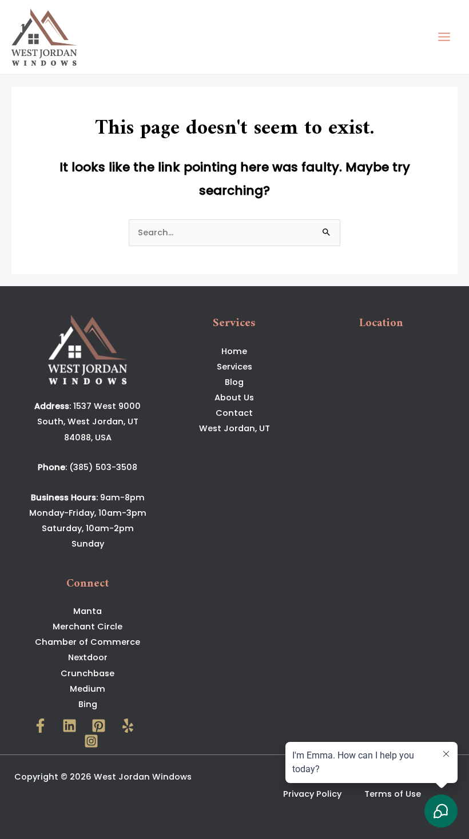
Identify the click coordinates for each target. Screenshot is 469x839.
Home (234, 351)
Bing (87, 704)
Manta (87, 611)
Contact (234, 413)
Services (234, 366)
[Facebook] (40, 725)
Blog (234, 382)
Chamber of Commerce (87, 642)
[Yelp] (128, 725)
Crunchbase (87, 673)
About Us (234, 397)
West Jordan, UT (234, 428)
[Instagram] (91, 741)
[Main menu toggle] (444, 36)
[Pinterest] (99, 725)
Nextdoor (88, 657)
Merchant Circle (87, 626)
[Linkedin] (69, 725)
